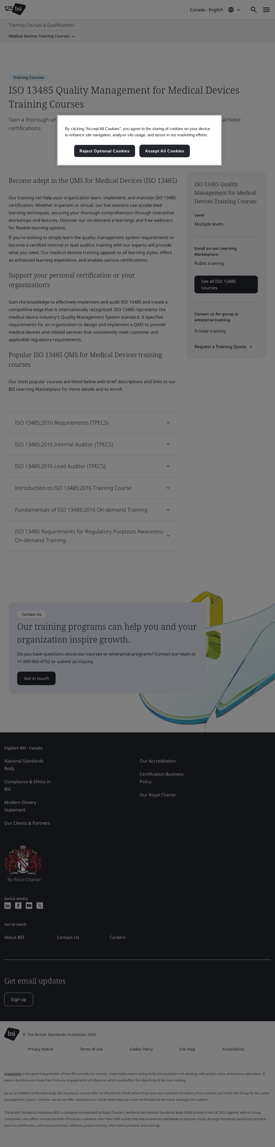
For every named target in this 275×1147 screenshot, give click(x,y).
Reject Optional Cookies (104, 151)
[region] (139, 140)
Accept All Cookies (164, 151)
